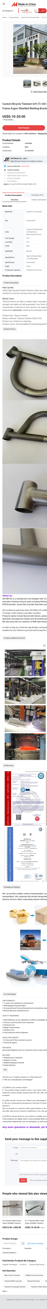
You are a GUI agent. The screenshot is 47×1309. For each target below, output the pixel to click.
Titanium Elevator (33, 1281)
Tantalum (27, 1248)
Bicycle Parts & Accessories (30, 17)
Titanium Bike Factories (13, 1281)
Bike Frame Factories (12, 1275)
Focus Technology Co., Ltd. (30, 1300)
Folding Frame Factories (34, 1275)
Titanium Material (9, 1252)
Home (4, 17)
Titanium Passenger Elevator (15, 1287)
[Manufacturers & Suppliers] (23, 4)
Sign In (6, 184)
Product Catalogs (36, 1243)
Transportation (14, 17)
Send (23, 1180)
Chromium (6, 1248)
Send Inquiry (23, 128)
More (4, 1291)
